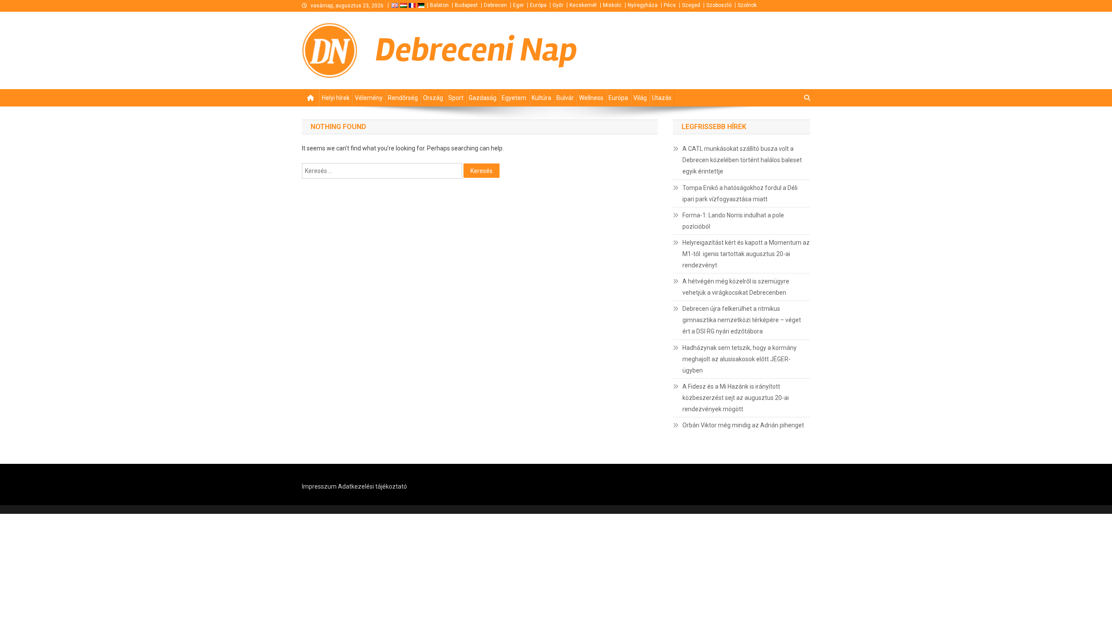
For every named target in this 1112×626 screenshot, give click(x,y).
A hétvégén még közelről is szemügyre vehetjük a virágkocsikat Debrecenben (735, 287)
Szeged (691, 5)
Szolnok (747, 5)
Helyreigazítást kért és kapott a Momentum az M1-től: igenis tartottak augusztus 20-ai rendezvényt (746, 254)
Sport (455, 97)
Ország (433, 97)
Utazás (662, 97)
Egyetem (514, 97)
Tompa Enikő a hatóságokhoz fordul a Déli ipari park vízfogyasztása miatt (740, 193)
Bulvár (565, 97)
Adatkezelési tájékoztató (372, 486)
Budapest (466, 5)
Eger (518, 5)
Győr (558, 5)
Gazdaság (482, 97)
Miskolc (612, 5)
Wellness (591, 97)
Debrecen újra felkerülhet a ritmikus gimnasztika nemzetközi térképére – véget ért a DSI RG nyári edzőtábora (741, 320)
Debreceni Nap (476, 50)
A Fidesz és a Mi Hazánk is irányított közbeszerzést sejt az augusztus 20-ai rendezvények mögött (735, 398)
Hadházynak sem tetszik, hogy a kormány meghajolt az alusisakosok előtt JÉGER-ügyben (739, 359)
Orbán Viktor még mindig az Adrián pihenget (743, 425)
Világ (640, 97)
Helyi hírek (336, 97)
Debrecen (495, 5)
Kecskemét (583, 5)
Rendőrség (403, 97)
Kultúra (541, 97)
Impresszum (319, 486)
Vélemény (369, 97)
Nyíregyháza (643, 5)
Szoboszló (718, 5)
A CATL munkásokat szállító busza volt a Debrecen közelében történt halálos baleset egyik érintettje (742, 160)
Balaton (439, 5)
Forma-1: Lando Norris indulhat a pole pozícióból (733, 221)
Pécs (670, 5)
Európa (538, 5)
